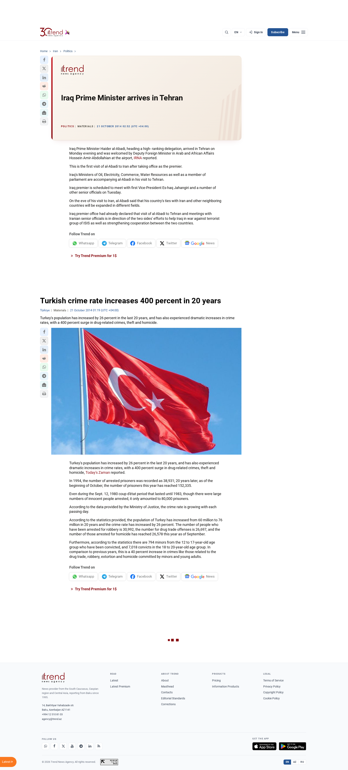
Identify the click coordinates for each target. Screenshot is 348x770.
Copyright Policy (273, 692)
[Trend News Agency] (53, 678)
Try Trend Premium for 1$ (95, 256)
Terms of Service (273, 680)
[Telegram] (81, 746)
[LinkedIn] (89, 746)
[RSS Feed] (98, 746)
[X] (63, 746)
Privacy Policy (272, 686)
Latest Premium (120, 686)
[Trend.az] (55, 32)
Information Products (225, 686)
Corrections (168, 704)
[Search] (227, 32)
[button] (44, 60)
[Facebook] (54, 746)
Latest (114, 680)
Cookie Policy (271, 698)
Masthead (167, 686)
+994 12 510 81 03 (52, 714)
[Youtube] (72, 746)
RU (302, 762)
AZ (294, 762)
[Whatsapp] (45, 746)
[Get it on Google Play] (292, 746)
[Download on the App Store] (264, 746)
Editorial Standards (173, 698)
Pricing (216, 680)
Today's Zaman (98, 472)
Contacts (167, 692)
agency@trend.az (52, 718)
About (165, 680)
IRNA (138, 158)
